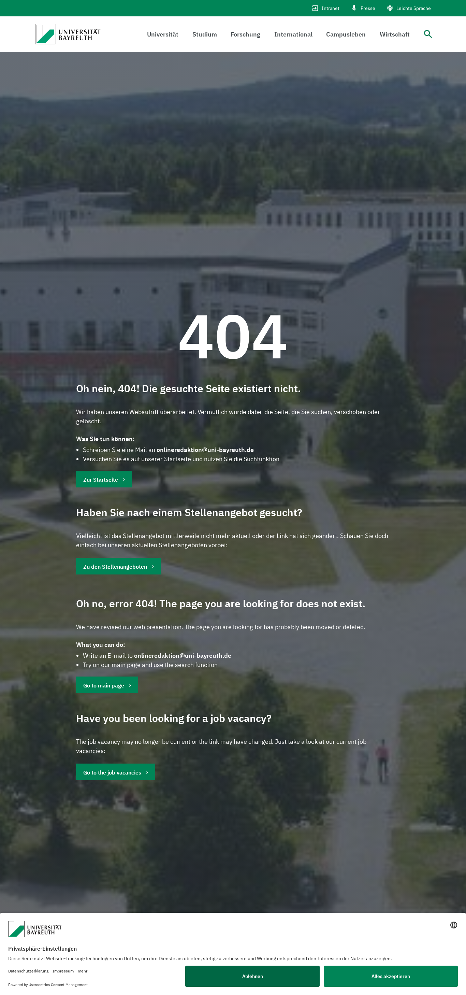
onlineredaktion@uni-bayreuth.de (205, 450)
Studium (204, 34)
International (293, 34)
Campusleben (346, 34)
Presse (368, 8)
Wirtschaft (395, 34)
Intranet (330, 8)
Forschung (245, 34)
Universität (162, 34)
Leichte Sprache (413, 8)
